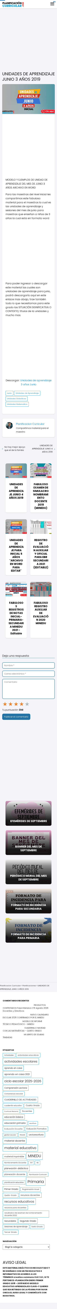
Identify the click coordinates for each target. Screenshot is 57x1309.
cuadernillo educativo (13, 1106)
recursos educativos (19, 1202)
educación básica (13, 1117)
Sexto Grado (37, 1226)
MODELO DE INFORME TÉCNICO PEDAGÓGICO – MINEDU (22, 1023)
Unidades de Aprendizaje (27, 393)
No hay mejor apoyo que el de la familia (14, 448)
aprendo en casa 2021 (17, 1074)
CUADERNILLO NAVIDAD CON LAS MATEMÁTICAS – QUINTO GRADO (24, 1029)
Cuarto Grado (33, 1105)
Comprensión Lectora (15, 1088)
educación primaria (15, 1123)
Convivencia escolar (13, 1093)
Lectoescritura (36, 1134)
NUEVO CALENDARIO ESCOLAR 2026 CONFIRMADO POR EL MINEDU (26, 1016)
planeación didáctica (16, 1168)
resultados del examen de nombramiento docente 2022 (23, 1214)
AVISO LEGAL (19, 1292)
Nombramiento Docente (15, 1162)
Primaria (36, 1181)
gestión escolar (10, 1135)
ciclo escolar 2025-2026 (22, 1081)
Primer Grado (11, 1189)
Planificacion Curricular (30, 424)
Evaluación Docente (13, 1129)
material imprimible (14, 1156)
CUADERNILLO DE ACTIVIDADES (20, 1099)
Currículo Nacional (11, 1111)
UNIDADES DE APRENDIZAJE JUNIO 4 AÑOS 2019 (42, 448)
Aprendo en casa (13, 1068)
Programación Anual (30, 1189)
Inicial (22, 1134)
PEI (38, 1163)
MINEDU (34, 1155)
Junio (9, 393)
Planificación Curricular (38, 1174)
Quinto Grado (10, 1195)
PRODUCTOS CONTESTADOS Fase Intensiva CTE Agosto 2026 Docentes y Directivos (25, 1008)
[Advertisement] (28, 40)
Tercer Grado (10, 1232)
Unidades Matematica (17, 404)
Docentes (27, 1111)
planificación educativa (14, 1182)
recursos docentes (30, 1195)
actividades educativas (28, 1055)
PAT (31, 1163)
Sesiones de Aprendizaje (16, 1226)
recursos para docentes (15, 1207)
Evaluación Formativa (36, 1129)
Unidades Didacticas (16, 398)
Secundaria (10, 1221)
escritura (32, 1123)
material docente (14, 1140)
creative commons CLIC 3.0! (28, 1277)
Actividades (9, 1055)
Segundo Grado (28, 1221)
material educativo (20, 1147)
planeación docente (14, 1174)
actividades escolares (20, 1061)
